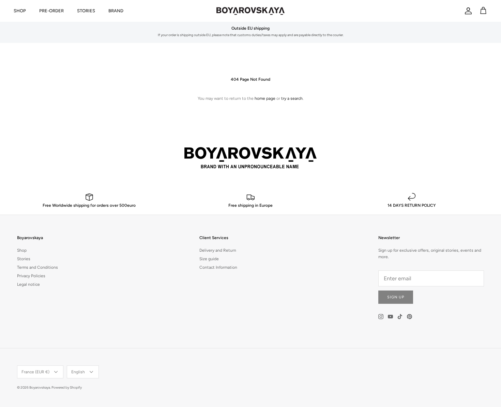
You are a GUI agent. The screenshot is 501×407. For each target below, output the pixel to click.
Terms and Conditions (37, 267)
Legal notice (28, 284)
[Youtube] (390, 316)
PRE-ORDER (51, 10)
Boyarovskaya (39, 387)
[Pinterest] (409, 316)
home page (265, 98)
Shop (22, 250)
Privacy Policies (31, 275)
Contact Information (218, 267)
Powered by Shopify (66, 387)
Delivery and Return (217, 250)
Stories (23, 258)
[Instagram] (380, 316)
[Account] (466, 11)
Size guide (209, 258)
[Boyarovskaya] (250, 10)
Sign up (395, 297)
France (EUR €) (35, 372)
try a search (292, 98)
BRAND (115, 10)
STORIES (86, 10)
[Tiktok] (400, 316)
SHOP (20, 10)
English (78, 372)
